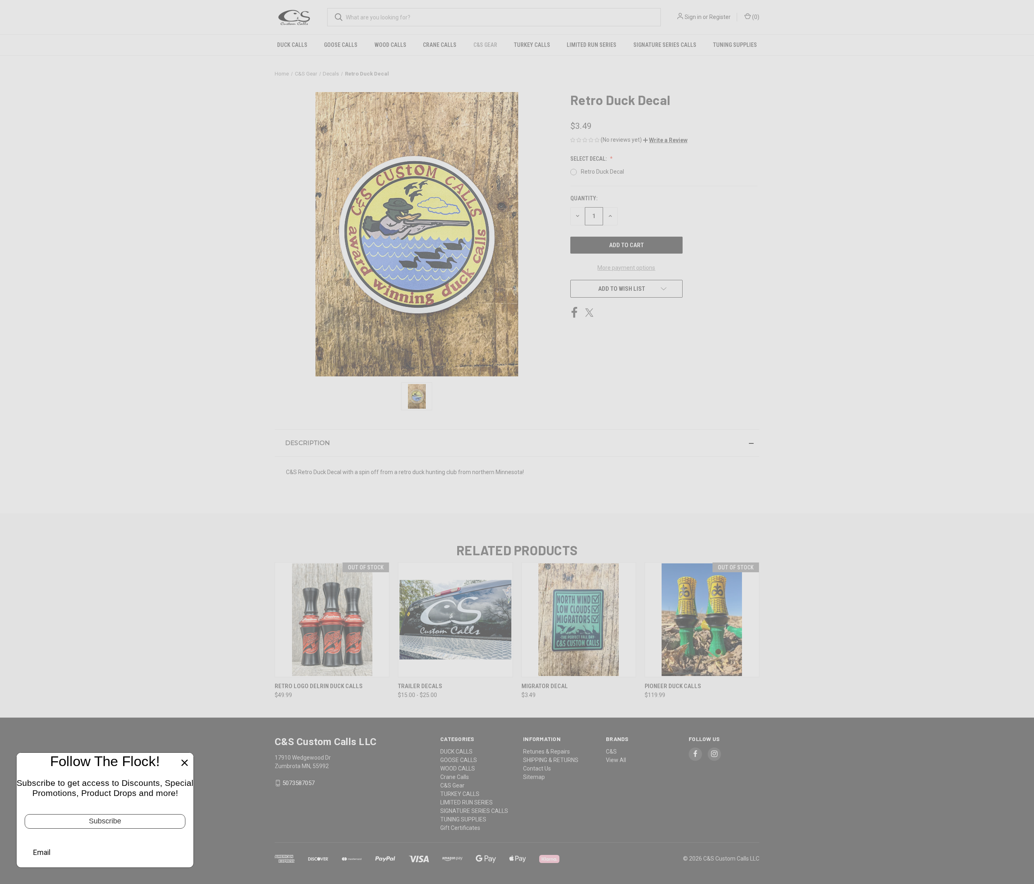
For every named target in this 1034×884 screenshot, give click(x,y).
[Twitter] (589, 312)
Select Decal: (589, 158)
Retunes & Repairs (546, 751)
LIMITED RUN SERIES (591, 45)
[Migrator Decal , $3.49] (579, 620)
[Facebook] (574, 312)
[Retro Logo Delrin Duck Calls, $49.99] (332, 620)
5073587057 (298, 783)
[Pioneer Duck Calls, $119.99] (702, 620)
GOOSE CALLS (340, 45)
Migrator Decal (544, 686)
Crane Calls (439, 45)
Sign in (693, 17)
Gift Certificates (460, 828)
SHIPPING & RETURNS (550, 760)
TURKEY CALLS (532, 45)
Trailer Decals (420, 686)
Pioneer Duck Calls (673, 686)
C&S (611, 751)
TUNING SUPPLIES (735, 45)
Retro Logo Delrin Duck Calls (319, 686)
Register (720, 17)
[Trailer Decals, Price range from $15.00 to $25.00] (455, 620)
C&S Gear (485, 45)
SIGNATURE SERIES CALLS (664, 45)
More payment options (626, 268)
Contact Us (537, 768)
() (755, 17)
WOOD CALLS (390, 45)
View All (616, 760)
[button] (665, 140)
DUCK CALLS (292, 45)
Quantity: (583, 198)
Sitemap (534, 777)
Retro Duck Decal (602, 171)
